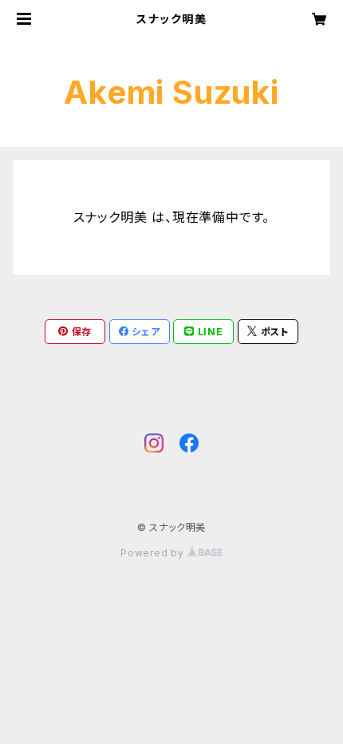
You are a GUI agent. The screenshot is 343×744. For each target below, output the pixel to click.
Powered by (153, 553)
